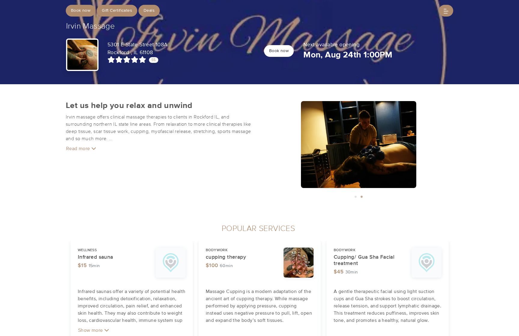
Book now (80, 10)
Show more (91, 330)
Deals (149, 10)
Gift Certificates (117, 10)
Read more (78, 148)
